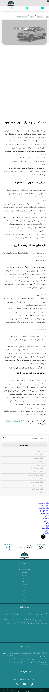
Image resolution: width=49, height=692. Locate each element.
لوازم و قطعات (40, 452)
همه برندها (41, 465)
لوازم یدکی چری (37, 482)
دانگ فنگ (45, 528)
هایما (47, 533)
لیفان (47, 530)
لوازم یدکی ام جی (36, 468)
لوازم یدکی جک (37, 478)
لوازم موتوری (38, 458)
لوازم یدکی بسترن (36, 471)
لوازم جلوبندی (38, 461)
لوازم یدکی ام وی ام (35, 475)
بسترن (46, 520)
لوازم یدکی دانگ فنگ (35, 485)
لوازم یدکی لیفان (37, 489)
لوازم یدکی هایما (37, 492)
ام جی (46, 515)
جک (47, 523)
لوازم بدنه (39, 454)
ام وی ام (46, 518)
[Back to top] (43, 536)
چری (47, 525)
